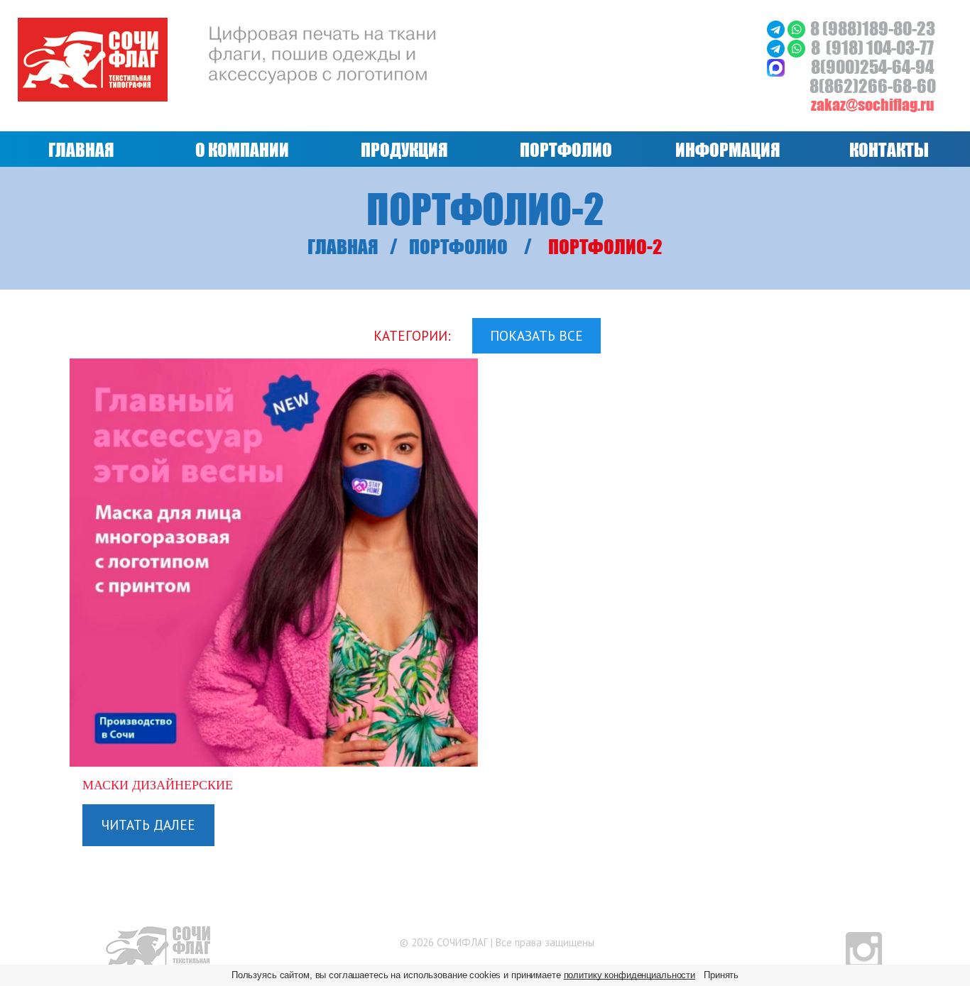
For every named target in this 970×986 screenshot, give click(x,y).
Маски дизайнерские (157, 785)
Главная (342, 246)
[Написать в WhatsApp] (796, 28)
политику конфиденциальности (630, 975)
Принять (721, 975)
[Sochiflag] (157, 947)
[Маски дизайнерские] (274, 562)
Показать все (536, 335)
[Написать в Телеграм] (777, 28)
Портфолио (458, 246)
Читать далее (148, 824)
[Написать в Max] (776, 66)
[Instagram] (864, 949)
